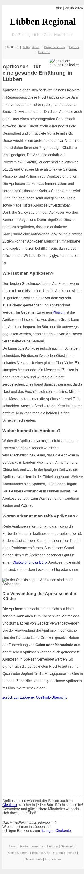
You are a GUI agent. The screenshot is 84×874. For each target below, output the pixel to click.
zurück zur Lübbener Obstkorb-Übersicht (34, 697)
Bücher (74, 47)
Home (13, 846)
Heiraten (44, 52)
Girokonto (68, 846)
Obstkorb (9, 805)
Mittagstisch (31, 47)
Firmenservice (40, 852)
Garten (58, 852)
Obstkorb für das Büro (29, 562)
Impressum (53, 859)
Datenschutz (33, 859)
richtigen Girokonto (56, 831)
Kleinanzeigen (18, 852)
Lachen (71, 852)
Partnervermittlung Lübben (39, 846)
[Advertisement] (42, 749)
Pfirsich (59, 312)
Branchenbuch (54, 47)
